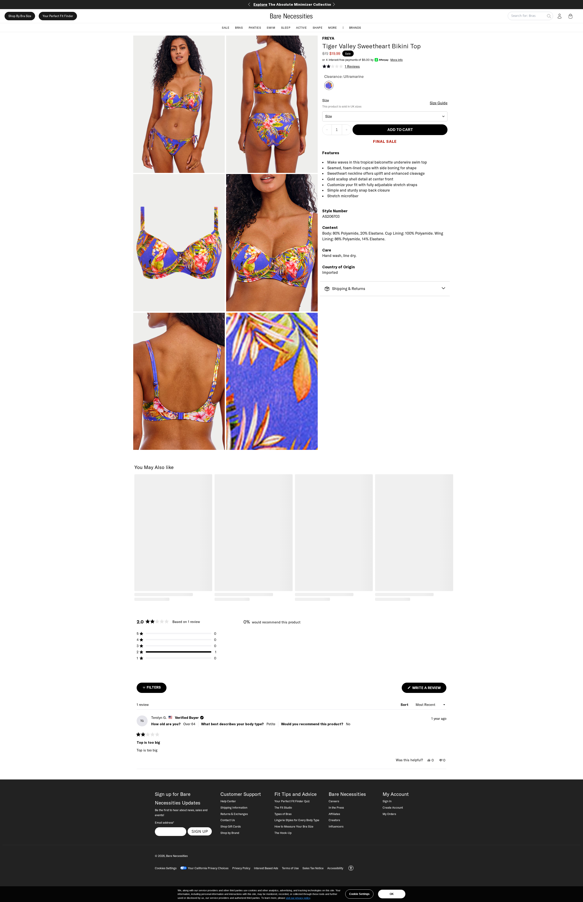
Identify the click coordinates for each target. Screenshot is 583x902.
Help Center (228, 801)
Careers (334, 801)
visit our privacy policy (298, 898)
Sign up (200, 831)
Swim (271, 27)
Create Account (393, 807)
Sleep (286, 27)
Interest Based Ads (266, 868)
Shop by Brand (229, 833)
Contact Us (227, 820)
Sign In (387, 801)
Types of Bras (283, 814)
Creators (334, 820)
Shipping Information (233, 807)
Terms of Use (290, 868)
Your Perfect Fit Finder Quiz (292, 801)
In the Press (336, 807)
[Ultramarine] (328, 88)
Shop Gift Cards (230, 826)
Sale (225, 27)
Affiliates (334, 814)
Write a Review (428, 689)
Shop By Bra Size (19, 16)
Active (301, 27)
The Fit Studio (283, 807)
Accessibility (335, 868)
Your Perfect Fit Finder (58, 16)
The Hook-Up (283, 833)
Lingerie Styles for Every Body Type (296, 820)
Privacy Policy (241, 868)
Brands (355, 27)
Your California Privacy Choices (208, 868)
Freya (328, 38)
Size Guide (438, 103)
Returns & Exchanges (234, 814)
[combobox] (385, 116)
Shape (318, 27)
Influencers (336, 826)
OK (392, 894)
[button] (571, 16)
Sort (405, 704)
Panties (255, 27)
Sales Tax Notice (313, 868)
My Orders (389, 814)
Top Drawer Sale (291, 4)
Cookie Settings (359, 894)
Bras (239, 27)
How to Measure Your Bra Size (293, 826)
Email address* (164, 822)
